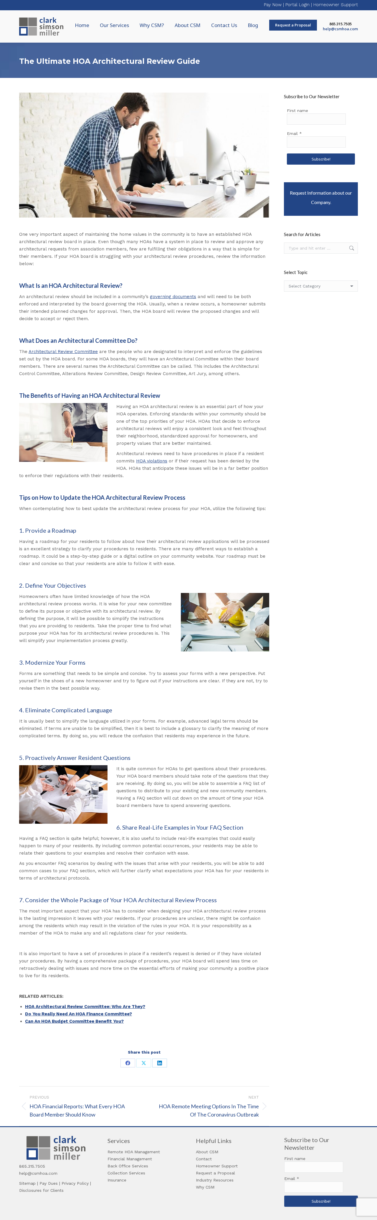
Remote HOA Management (134, 1151)
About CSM (207, 1151)
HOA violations (151, 461)
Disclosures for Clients (41, 1190)
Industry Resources (215, 1180)
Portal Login (297, 4)
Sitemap (27, 1183)
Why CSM (205, 1187)
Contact (204, 1159)
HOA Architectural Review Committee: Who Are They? (85, 1006)
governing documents (173, 296)
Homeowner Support (335, 4)
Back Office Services (128, 1166)
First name (297, 110)
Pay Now (273, 4)
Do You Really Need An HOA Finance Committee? (78, 1014)
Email (294, 133)
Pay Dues (48, 1183)
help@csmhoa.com (340, 28)
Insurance (117, 1180)
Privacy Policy (75, 1183)
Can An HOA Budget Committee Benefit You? (74, 1021)
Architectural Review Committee (63, 351)
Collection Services (126, 1173)
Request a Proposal (215, 1173)
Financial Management (130, 1159)
